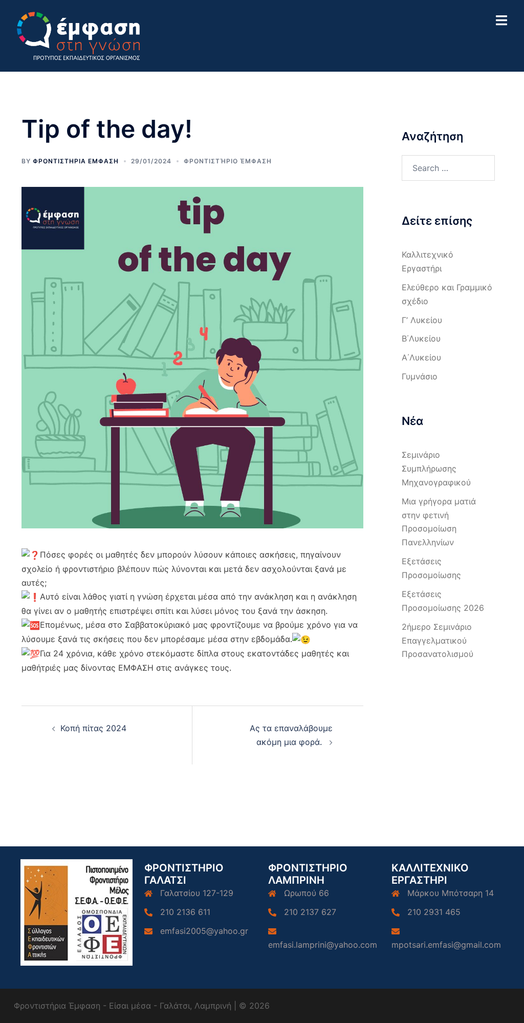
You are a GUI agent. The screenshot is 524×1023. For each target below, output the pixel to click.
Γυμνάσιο (420, 376)
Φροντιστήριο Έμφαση (228, 161)
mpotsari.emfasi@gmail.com (446, 945)
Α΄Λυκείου (421, 357)
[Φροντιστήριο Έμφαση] (80, 35)
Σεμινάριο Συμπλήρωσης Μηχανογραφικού (436, 468)
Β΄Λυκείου (421, 338)
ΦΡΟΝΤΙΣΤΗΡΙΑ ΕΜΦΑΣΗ (76, 161)
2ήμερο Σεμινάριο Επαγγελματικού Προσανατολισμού (437, 640)
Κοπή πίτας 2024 (93, 728)
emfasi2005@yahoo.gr (204, 931)
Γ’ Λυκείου (422, 320)
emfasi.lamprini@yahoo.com (322, 945)
